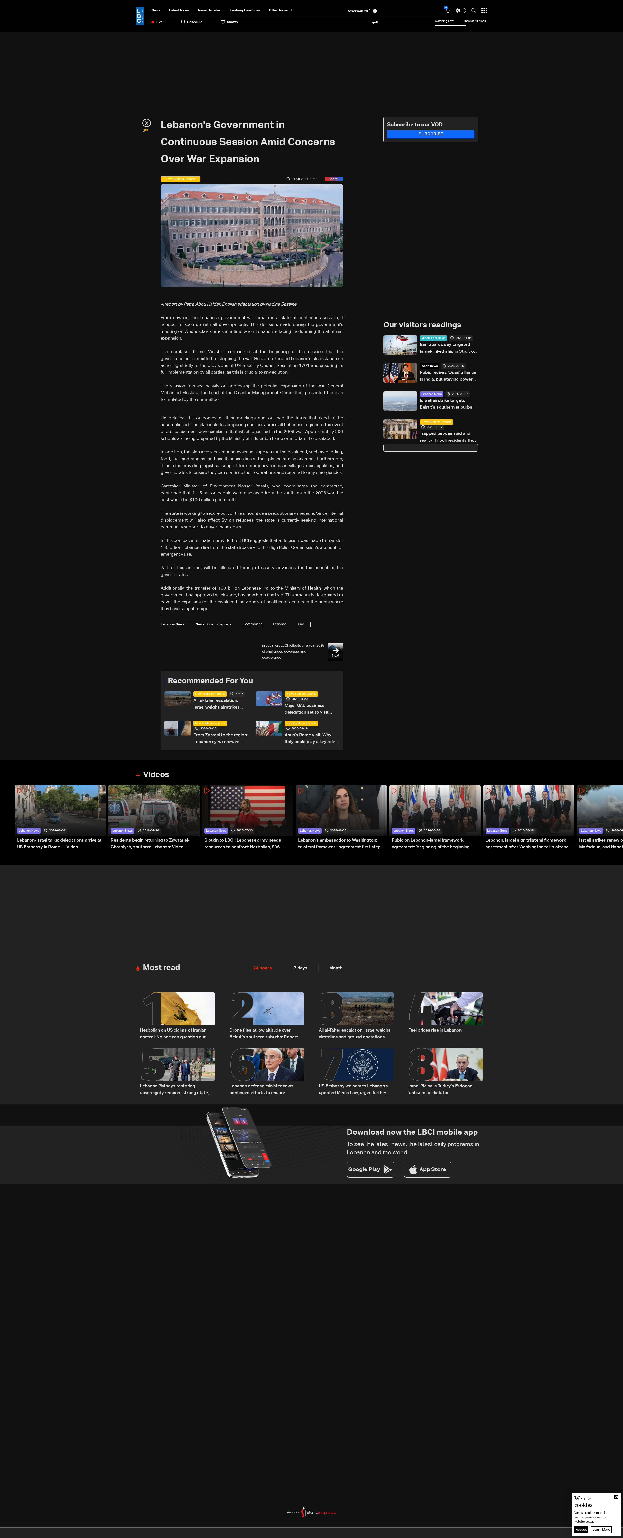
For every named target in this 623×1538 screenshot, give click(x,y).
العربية (373, 22)
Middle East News (433, 338)
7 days (300, 968)
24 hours (262, 968)
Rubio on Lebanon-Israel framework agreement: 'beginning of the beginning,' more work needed (431, 844)
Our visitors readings (422, 325)
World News (429, 366)
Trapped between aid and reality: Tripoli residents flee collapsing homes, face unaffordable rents (447, 438)
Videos (156, 775)
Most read (161, 968)
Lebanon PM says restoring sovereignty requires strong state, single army (174, 1090)
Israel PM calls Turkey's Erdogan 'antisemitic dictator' (440, 1089)
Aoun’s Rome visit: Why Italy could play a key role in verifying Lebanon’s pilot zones (311, 739)
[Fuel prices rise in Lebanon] (445, 1016)
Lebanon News (431, 394)
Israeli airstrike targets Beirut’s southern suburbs (446, 404)
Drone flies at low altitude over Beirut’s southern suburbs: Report (263, 1033)
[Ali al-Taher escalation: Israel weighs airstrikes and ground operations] (356, 1016)
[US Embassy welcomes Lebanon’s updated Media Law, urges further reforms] (356, 1072)
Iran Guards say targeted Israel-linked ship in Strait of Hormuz (447, 348)
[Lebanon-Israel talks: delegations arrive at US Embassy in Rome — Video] (60, 818)
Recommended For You (210, 681)
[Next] (617, 818)
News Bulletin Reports (210, 694)
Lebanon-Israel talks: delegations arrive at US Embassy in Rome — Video (59, 843)
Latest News (179, 10)
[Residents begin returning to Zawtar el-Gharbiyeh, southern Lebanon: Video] (154, 818)
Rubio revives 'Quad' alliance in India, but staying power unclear (448, 376)
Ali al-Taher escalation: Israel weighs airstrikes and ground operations (216, 704)
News (155, 10)
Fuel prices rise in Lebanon (435, 1030)
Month (336, 968)
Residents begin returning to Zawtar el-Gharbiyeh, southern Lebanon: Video (150, 843)
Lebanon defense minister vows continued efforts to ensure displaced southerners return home (265, 1090)
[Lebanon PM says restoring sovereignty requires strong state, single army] (177, 1072)
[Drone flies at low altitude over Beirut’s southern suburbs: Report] (266, 1016)
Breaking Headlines (244, 10)
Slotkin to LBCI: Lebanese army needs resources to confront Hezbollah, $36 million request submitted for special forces (248, 844)
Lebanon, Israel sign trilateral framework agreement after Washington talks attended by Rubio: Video (530, 844)
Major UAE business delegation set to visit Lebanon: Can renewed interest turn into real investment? (308, 709)
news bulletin (209, 10)
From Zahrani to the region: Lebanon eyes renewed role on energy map (220, 739)
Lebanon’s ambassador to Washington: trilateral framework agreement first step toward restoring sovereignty (339, 844)
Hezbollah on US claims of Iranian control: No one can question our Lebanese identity (173, 1034)
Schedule (194, 22)
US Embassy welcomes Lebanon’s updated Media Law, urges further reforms (353, 1090)
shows (232, 22)
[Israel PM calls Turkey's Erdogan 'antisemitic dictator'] (445, 1072)
